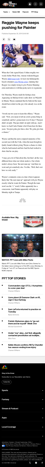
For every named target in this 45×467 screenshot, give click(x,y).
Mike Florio (11, 338)
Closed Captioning (21, 442)
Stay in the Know (8, 373)
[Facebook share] (4, 39)
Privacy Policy (35, 444)
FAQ (29, 442)
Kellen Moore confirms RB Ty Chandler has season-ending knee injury (25, 346)
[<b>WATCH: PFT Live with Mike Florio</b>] (22, 245)
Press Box (18, 444)
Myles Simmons (13, 315)
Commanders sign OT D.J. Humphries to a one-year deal (25, 287)
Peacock (26, 12)
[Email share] (14, 39)
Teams (5, 12)
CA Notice (22, 446)
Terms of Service (32, 446)
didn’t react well (13, 78)
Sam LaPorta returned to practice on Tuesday (24, 310)
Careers (11, 442)
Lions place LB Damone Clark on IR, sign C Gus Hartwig (24, 298)
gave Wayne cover (21, 81)
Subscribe (6, 382)
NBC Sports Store (7, 444)
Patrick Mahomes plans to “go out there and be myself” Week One (23, 322)
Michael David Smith (15, 327)
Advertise (5, 442)
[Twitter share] (9, 39)
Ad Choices (26, 444)
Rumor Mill (16, 12)
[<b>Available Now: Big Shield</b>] (33, 221)
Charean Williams (14, 291)
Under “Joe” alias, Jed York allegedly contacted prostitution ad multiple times (24, 334)
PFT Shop (34, 12)
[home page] (10, 4)
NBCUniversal (14, 449)
